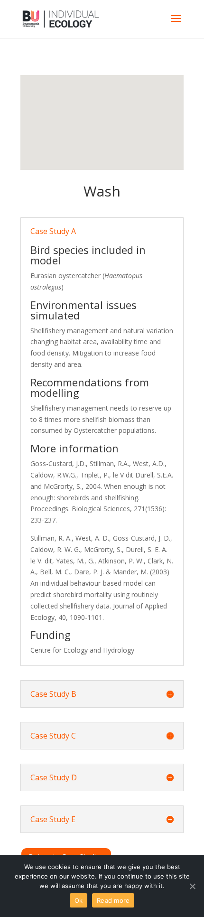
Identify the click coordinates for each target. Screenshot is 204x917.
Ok (78, 900)
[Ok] (192, 886)
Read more (113, 900)
